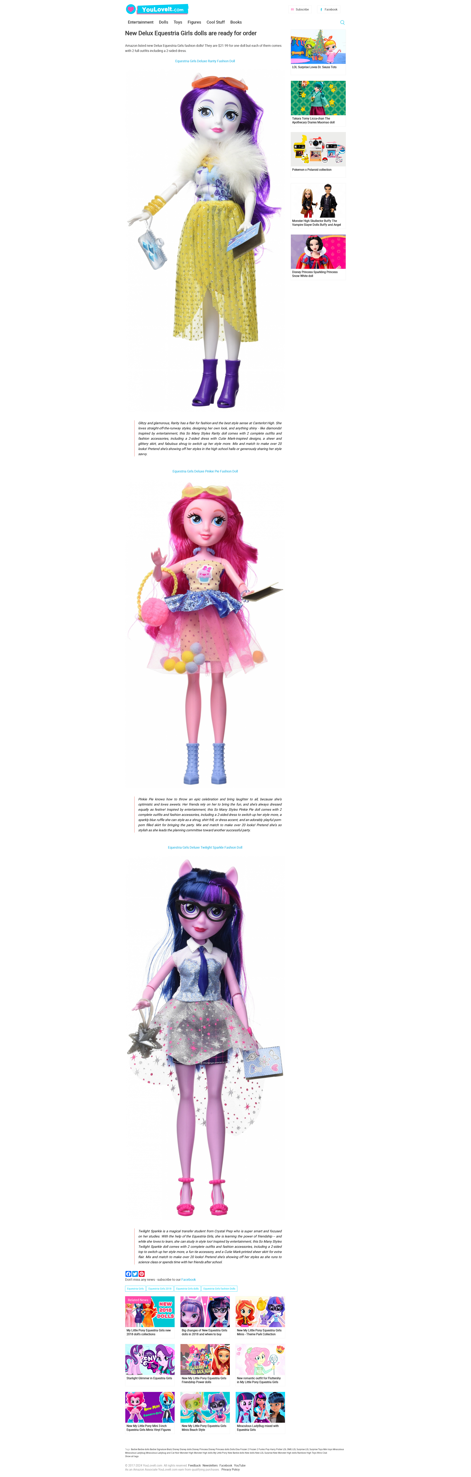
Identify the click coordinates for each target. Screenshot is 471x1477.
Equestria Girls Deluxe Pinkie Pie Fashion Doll (205, 471)
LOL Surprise (298, 1449)
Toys (178, 22)
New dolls (250, 1452)
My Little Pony (220, 1452)
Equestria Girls (135, 1288)
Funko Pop (264, 1449)
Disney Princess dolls (218, 1449)
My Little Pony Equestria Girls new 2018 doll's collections (149, 1332)
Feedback (194, 1465)
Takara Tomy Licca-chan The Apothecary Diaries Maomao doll (313, 120)
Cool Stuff (216, 22)
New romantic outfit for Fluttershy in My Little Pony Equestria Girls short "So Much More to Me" (259, 1380)
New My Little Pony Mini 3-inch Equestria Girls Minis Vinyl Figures (149, 1428)
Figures (194, 22)
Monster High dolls (203, 1452)
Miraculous (338, 1449)
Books (236, 22)
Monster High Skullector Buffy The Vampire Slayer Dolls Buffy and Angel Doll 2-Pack (316, 223)
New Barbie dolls (236, 1452)
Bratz (169, 1449)
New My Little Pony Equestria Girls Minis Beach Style (204, 1428)
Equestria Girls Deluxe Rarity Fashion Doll (205, 61)
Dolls (163, 22)
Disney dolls (186, 1449)
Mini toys (327, 1449)
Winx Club (322, 1452)
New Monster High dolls (285, 1452)
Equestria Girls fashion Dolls (219, 1288)
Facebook (331, 9)
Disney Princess (200, 1449)
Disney (176, 1449)
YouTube (239, 1465)
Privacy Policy (231, 1469)
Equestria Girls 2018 (159, 1288)
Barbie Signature (158, 1449)
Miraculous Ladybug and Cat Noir (162, 1452)
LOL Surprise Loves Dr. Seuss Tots (314, 67)
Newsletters (210, 1465)
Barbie (134, 1449)
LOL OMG (287, 1449)
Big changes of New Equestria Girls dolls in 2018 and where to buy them (204, 1332)
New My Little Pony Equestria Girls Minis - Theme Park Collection (259, 1332)
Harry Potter (276, 1449)
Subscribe (302, 9)
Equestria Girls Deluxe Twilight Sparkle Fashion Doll (205, 847)
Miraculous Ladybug (135, 1452)
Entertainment (140, 22)
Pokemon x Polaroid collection (312, 170)
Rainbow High (304, 1452)
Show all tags (132, 1456)
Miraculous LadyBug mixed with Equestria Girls (258, 1428)
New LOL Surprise (263, 1452)
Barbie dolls (143, 1449)
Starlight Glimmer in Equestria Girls (149, 1378)
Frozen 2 (253, 1449)
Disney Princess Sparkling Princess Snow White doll (315, 274)
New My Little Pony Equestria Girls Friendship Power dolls (204, 1380)
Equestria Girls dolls (187, 1288)
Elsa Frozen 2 (242, 1449)
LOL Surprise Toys (314, 1449)
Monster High (186, 1452)
